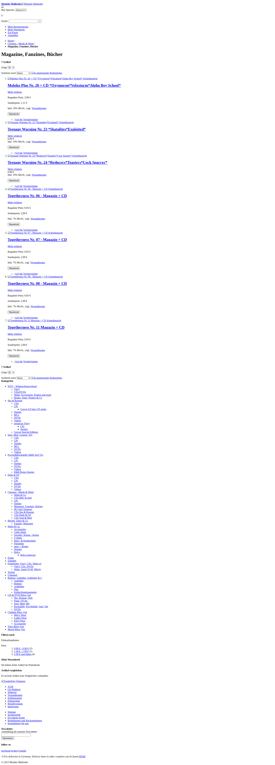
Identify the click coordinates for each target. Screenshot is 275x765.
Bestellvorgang (15, 703)
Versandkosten (39, 108)
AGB (10, 686)
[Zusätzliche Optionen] (13, 681)
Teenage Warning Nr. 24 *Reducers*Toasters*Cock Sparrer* (57, 162)
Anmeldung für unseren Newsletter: (19, 731)
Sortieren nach (8, 73)
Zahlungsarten (15, 698)
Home (11, 40)
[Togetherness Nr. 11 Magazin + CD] (27, 320)
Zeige (4, 67)
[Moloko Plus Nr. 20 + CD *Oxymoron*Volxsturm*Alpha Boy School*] (45, 78)
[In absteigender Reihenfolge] (46, 73)
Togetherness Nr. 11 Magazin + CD (36, 327)
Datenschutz (14, 701)
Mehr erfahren (15, 92)
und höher (23, 654)
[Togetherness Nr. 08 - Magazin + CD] (28, 276)
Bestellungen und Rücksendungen (25, 720)
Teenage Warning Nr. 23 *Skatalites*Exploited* (47, 129)
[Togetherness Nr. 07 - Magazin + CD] (28, 232)
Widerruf (12, 692)
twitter (14, 750)
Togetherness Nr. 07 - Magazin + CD (37, 240)
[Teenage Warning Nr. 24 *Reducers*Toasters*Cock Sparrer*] (40, 155)
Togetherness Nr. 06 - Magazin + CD (37, 196)
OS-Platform (14, 689)
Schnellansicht (90, 78)
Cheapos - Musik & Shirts (21, 43)
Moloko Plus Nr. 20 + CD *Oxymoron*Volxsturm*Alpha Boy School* (64, 85)
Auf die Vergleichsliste (26, 119)
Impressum (13, 706)
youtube (22, 750)
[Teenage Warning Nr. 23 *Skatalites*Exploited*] (33, 122)
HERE (82, 756)
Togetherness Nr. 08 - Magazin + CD (37, 283)
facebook (6, 750)
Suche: (4, 21)
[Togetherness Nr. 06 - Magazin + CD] (28, 189)
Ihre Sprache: (8, 10)
